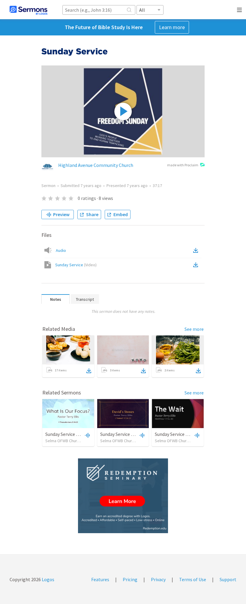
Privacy (158, 579)
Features (100, 579)
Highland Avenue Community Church (95, 165)
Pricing (130, 579)
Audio (61, 250)
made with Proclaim (182, 165)
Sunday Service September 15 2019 (80, 434)
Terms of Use (192, 579)
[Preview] (86, 434)
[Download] (88, 371)
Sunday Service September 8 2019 (188, 434)
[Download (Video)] (197, 264)
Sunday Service (76, 264)
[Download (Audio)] (197, 250)
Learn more (172, 27)
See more (194, 329)
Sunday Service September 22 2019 (135, 434)
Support (228, 579)
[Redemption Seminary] (123, 495)
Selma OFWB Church (63, 440)
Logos (47, 579)
